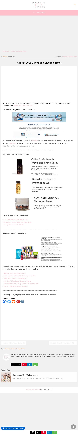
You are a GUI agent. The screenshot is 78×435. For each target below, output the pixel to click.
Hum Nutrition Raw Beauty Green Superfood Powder (20, 284)
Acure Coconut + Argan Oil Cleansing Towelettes (19, 276)
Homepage (6, 51)
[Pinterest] (18, 303)
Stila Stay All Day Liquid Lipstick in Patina (17, 281)
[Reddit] (13, 303)
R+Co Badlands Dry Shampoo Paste (15, 219)
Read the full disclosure (23, 106)
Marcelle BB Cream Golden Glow (14, 273)
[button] (39, 13)
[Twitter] (9, 303)
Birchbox (35, 141)
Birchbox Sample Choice (18, 349)
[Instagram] (22, 303)
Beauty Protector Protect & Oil (13, 225)
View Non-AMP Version (33, 389)
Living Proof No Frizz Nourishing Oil (15, 278)
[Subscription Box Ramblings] (39, 7)
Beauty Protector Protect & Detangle (15, 286)
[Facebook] (5, 303)
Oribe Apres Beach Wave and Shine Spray (17, 222)
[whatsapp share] (35, 365)
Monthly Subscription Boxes (18, 51)
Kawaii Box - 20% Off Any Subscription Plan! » (62, 343)
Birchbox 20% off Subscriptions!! (26, 375)
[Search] (74, 4)
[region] (38, 83)
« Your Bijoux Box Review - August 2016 (14, 343)
